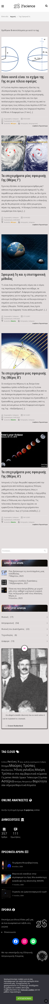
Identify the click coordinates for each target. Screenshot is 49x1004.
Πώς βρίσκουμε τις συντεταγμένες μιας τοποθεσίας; (26, 572)
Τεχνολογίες (7, 635)
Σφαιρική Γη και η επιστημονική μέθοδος (23, 276)
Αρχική (13, 17)
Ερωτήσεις (15, 837)
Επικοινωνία (10, 932)
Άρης (21, 762)
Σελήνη (4, 762)
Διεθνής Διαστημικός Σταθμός (35, 762)
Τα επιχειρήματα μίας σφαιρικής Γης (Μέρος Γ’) (23, 177)
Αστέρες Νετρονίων (23, 781)
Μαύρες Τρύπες (22, 765)
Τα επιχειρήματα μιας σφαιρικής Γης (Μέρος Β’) (23, 375)
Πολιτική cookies (27, 989)
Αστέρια (7, 781)
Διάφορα (32, 222)
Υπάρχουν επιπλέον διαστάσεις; (23, 581)
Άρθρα (4, 837)
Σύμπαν (42, 777)
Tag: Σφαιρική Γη (24, 17)
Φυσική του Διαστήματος (12, 629)
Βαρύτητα (40, 781)
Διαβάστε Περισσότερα (40, 126)
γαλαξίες (28, 770)
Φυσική (4, 617)
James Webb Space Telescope (21, 777)
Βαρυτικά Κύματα (25, 785)
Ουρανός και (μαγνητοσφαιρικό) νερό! (29, 891)
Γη (2, 777)
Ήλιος (18, 770)
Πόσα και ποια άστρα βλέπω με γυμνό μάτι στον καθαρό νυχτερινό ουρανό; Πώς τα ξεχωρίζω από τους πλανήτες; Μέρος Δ (26, 592)
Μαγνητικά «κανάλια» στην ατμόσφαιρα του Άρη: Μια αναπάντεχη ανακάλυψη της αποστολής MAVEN (29, 877)
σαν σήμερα (8, 785)
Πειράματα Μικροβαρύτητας (25, 862)
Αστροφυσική (33, 123)
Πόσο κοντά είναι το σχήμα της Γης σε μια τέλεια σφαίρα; (22, 79)
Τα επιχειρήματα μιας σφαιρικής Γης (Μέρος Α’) (23, 474)
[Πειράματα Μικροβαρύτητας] (6, 864)
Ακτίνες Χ (13, 761)
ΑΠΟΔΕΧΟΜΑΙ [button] (24, 998)
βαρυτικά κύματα (35, 773)
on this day (17, 773)
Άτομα (5, 766)
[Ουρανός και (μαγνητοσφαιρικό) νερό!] (6, 893)
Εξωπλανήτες (7, 770)
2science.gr (23, 985)
